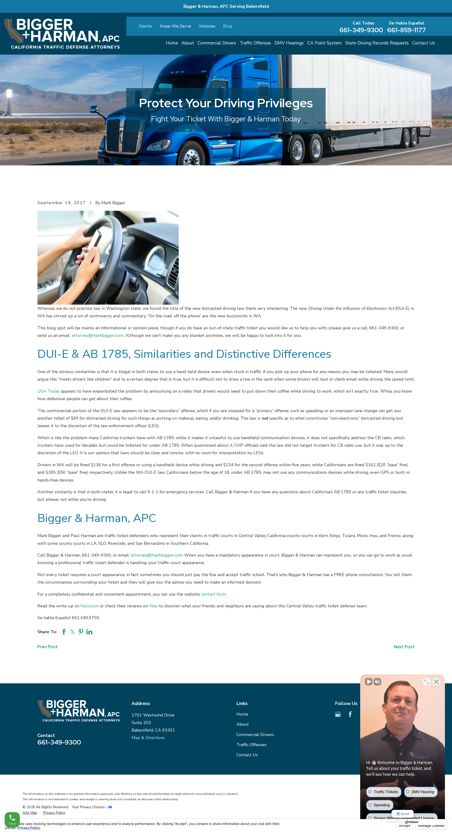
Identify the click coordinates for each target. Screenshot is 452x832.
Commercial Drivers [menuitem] (217, 43)
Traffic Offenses (251, 745)
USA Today (48, 391)
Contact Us (247, 755)
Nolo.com (90, 606)
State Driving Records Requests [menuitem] (377, 43)
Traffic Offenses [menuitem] (255, 43)
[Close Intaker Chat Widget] (436, 681)
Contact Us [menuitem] (423, 43)
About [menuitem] (188, 43)
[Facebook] (350, 714)
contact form (213, 594)
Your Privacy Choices (89, 807)
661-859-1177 (406, 30)
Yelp (153, 606)
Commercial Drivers (255, 734)
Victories (207, 26)
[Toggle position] (426, 681)
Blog (227, 26)
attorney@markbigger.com (97, 335)
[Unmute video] (368, 681)
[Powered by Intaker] (412, 822)
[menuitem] (30, 812)
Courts (145, 26)
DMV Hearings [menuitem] (289, 43)
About (242, 724)
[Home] (62, 33)
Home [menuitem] (172, 43)
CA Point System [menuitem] (324, 43)
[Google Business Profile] (338, 714)
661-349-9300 (361, 30)
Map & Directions (148, 737)
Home (242, 714)
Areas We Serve (175, 26)
